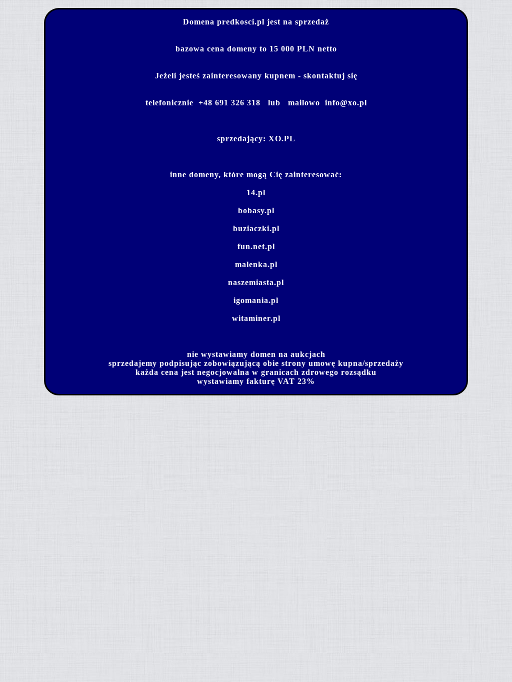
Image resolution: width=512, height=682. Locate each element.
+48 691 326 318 (229, 102)
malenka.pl (256, 264)
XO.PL (282, 138)
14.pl (256, 192)
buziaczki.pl (256, 228)
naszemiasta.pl (256, 282)
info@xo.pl (346, 102)
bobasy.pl (256, 210)
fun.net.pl (256, 246)
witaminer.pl (256, 318)
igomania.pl (256, 300)
